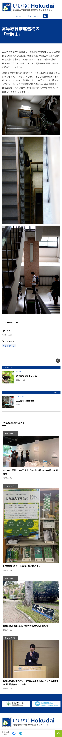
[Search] (45, 16)
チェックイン (8, 345)
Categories (33, 16)
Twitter (58, 360)
